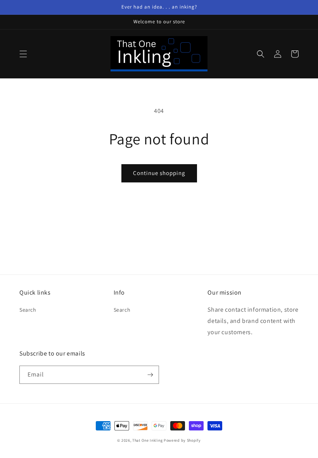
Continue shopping (159, 173)
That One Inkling (147, 440)
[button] (23, 53)
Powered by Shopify (182, 440)
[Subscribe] (150, 375)
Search (27, 309)
